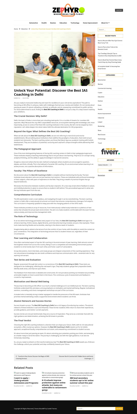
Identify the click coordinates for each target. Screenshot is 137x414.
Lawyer (100, 122)
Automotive (33, 23)
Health (44, 23)
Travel (100, 143)
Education (63, 23)
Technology (75, 23)
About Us (104, 23)
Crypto (100, 92)
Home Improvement (90, 23)
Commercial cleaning (104, 88)
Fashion (100, 101)
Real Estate (101, 134)
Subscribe (119, 10)
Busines (53, 23)
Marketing (101, 126)
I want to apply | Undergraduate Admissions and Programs (26, 380)
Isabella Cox (17, 98)
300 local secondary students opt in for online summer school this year (81, 380)
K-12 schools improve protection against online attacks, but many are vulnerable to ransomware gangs (54, 385)
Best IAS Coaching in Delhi (54, 109)
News (99, 130)
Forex (99, 105)
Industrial (101, 118)
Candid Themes (52, 409)
